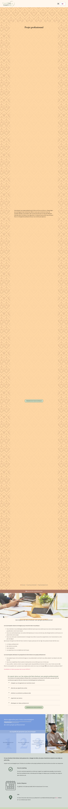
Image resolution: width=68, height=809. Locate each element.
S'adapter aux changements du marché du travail (23, 683)
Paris (56, 797)
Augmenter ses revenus (16, 698)
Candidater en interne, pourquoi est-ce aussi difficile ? (17, 669)
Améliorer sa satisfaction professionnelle (21, 693)
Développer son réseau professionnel (20, 703)
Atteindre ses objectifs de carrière (19, 688)
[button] (58, 4)
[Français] (62, 4)
